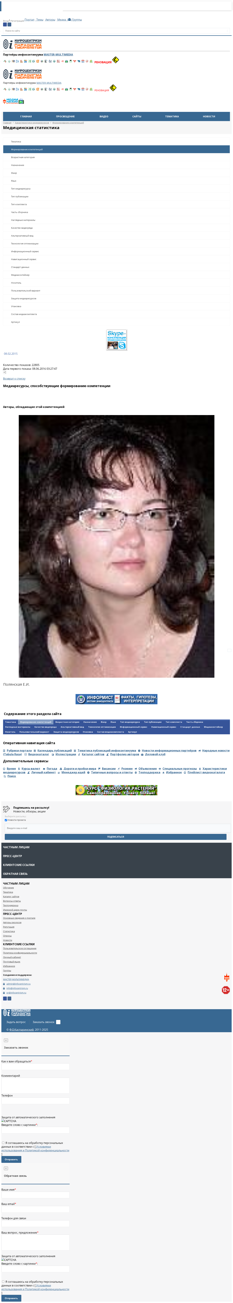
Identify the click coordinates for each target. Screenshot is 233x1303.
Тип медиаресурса (20, 188)
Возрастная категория (23, 157)
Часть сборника (19, 212)
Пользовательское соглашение (19, 948)
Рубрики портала (19, 750)
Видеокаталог (38, 754)
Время (11, 768)
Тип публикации (19, 196)
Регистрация (17, 20)
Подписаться (115, 837)
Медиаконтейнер (20, 274)
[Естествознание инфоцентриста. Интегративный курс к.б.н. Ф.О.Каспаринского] (9, 62)
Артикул (15, 321)
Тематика (172, 116)
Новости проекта (17, 820)
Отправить (11, 1159)
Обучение (8, 887)
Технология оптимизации (24, 243)
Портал (29, 19)
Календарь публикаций (55, 750)
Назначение (17, 165)
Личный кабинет (43, 772)
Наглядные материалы (23, 220)
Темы (39, 19)
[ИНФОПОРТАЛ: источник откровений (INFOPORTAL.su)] (17, 62)
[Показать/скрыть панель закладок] (4, 372)
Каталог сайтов (93, 754)
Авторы (50, 19)
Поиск (12, 776)
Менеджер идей (73, 772)
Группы (76, 19)
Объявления (148, 768)
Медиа (62, 19)
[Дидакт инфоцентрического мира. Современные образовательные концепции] (42, 62)
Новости (209, 116)
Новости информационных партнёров (169, 750)
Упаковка (16, 306)
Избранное (174, 772)
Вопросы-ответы (12, 900)
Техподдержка (149, 772)
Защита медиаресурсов (23, 298)
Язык (13, 180)
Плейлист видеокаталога (206, 772)
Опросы (7, 935)
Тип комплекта (19, 204)
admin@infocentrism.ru (18, 983)
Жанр (14, 172)
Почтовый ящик (11, 961)
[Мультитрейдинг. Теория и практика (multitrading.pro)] (5, 62)
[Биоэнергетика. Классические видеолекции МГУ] (26, 62)
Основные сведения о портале (19, 917)
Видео (104, 116)
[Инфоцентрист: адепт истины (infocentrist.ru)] (54, 62)
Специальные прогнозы (180, 768)
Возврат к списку (14, 378)
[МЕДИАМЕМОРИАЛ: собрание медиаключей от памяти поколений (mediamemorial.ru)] (87, 62)
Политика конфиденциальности (20, 952)
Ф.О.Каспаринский (21, 1030)
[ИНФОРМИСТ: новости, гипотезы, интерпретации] (116, 703)
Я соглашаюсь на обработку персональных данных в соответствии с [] (35, 1148)
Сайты (136, 116)
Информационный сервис (25, 251)
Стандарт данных (20, 267)
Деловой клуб (155, 754)
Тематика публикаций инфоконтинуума (107, 750)
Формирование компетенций (27, 149)
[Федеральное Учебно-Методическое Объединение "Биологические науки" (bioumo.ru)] (71, 62)
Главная (26, 116)
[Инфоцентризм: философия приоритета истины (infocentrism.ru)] (50, 62)
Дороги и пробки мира (80, 768)
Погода (52, 768)
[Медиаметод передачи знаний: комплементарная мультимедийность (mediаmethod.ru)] (83, 62)
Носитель (16, 282)
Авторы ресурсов (12, 922)
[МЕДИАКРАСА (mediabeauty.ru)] (62, 62)
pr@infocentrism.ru (16, 992)
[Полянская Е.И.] (116, 546)
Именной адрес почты (15, 909)
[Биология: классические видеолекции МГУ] (30, 62)
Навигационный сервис (23, 259)
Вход (6, 20)
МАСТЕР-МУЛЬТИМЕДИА (16, 979)
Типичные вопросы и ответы (112, 772)
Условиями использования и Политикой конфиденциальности (35, 1148)
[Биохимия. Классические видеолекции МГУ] (21, 62)
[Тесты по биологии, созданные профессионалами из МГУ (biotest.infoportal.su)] (91, 62)
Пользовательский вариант (25, 290)
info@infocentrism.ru (17, 988)
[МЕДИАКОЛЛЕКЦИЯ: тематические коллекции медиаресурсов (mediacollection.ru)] (58, 62)
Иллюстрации (66, 754)
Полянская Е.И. (16, 684)
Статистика (9, 931)
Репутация (8, 926)
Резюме (127, 768)
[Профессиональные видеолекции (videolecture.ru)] (46, 62)
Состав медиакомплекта (24, 314)
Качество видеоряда (22, 227)
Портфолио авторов (124, 754)
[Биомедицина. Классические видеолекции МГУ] (34, 62)
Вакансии (109, 768)
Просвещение (65, 116)
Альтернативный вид (22, 235)
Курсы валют (31, 768)
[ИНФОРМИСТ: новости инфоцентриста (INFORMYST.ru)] (13, 62)
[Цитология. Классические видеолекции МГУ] (38, 62)
